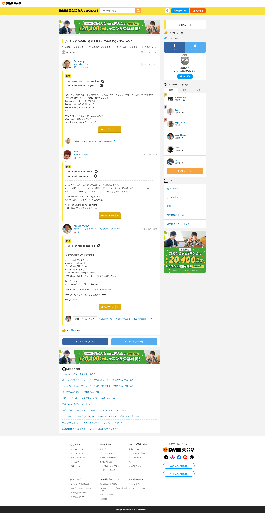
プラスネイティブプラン (109, 453)
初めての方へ (172, 188)
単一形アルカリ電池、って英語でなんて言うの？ (83, 392)
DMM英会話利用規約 (108, 484)
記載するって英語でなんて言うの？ (77, 404)
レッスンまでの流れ (137, 453)
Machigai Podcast (105, 141)
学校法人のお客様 (178, 473)
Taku (177, 147)
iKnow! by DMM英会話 (79, 484)
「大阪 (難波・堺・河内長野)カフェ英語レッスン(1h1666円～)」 (124, 319)
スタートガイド (76, 453)
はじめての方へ (76, 449)
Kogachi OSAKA (181, 135)
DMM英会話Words (78, 492)
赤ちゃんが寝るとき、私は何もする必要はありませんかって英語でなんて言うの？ (98, 380)
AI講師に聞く (182, 10)
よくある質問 (172, 197)
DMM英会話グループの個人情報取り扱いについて (114, 489)
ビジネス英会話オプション (110, 466)
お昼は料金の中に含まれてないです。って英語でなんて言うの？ (90, 428)
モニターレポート (77, 466)
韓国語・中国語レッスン (109, 457)
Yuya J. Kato (180, 122)
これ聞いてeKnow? (107, 470)
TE (176, 160)
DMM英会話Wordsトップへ (179, 224)
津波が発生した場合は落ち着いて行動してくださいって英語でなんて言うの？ (96, 410)
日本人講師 (74, 461)
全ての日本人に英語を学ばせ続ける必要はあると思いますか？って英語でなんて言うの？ (101, 416)
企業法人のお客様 (178, 465)
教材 (130, 461)
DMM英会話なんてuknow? (81, 488)
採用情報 (103, 499)
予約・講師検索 (135, 457)
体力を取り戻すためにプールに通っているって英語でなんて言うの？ (92, 422)
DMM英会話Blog (77, 496)
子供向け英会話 (106, 461)
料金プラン (104, 449)
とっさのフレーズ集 (137, 488)
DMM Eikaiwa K (182, 97)
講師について (134, 449)
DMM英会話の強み (78, 457)
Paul (177, 110)
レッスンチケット (136, 466)
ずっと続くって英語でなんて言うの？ (78, 374)
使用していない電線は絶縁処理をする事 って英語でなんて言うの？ (91, 398)
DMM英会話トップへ (176, 215)
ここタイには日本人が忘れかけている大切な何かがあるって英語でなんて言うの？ (98, 386)
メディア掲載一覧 (107, 494)
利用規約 (171, 206)
